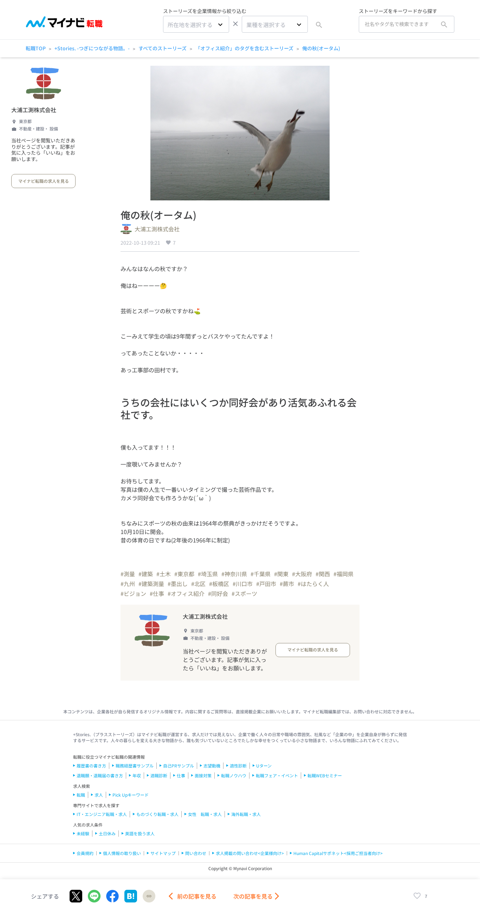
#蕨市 (287, 583)
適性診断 (238, 766)
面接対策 (203, 775)
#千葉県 (261, 574)
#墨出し (178, 583)
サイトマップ (163, 853)
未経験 (83, 833)
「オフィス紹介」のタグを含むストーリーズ (244, 48)
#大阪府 (302, 574)
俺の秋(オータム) (321, 48)
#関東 (281, 574)
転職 (81, 795)
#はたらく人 (313, 583)
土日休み (107, 833)
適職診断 (158, 775)
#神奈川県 (234, 574)
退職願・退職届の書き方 (100, 775)
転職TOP (36, 48)
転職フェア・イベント (277, 775)
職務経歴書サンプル (135, 766)
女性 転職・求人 (205, 814)
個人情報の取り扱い (122, 853)
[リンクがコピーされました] (149, 896)
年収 (136, 775)
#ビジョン (133, 593)
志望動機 (211, 766)
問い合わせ (195, 853)
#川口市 (243, 583)
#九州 (128, 583)
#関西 (323, 574)
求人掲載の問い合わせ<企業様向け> (250, 853)
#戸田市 (266, 583)
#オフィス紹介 (186, 593)
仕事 (181, 775)
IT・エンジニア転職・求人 (102, 814)
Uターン (264, 766)
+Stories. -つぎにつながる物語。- (92, 48)
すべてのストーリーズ (162, 48)
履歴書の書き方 (91, 766)
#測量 (128, 574)
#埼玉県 (208, 574)
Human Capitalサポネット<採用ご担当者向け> (338, 853)
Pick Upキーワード (130, 795)
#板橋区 (219, 583)
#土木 (163, 574)
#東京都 (184, 574)
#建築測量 (151, 583)
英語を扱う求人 (140, 833)
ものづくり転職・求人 (157, 814)
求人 (99, 795)
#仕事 (157, 593)
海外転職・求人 (246, 814)
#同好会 (218, 593)
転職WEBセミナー (324, 775)
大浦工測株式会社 (33, 110)
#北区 (198, 583)
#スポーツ (244, 593)
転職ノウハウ (233, 775)
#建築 (145, 574)
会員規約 (85, 853)
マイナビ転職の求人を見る (43, 181)
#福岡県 (343, 574)
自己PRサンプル (178, 766)
